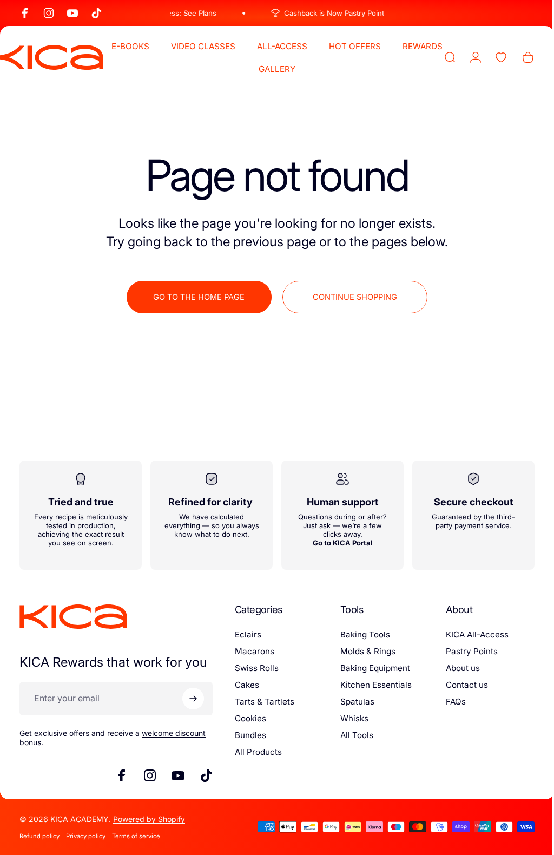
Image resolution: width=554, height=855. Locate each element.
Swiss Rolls (253, 668)
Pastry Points (465, 651)
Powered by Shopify (149, 819)
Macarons (251, 651)
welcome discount (174, 733)
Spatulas (352, 701)
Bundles (247, 735)
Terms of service (136, 836)
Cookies (247, 718)
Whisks (349, 718)
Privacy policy (85, 836)
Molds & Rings (363, 651)
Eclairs (245, 634)
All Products (255, 752)
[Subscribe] (190, 698)
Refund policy (39, 836)
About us (456, 668)
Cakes (244, 685)
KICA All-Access (470, 634)
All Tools (351, 735)
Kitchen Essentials (371, 685)
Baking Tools (360, 634)
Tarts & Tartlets (261, 701)
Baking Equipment (370, 668)
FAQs (449, 701)
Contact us (460, 685)
